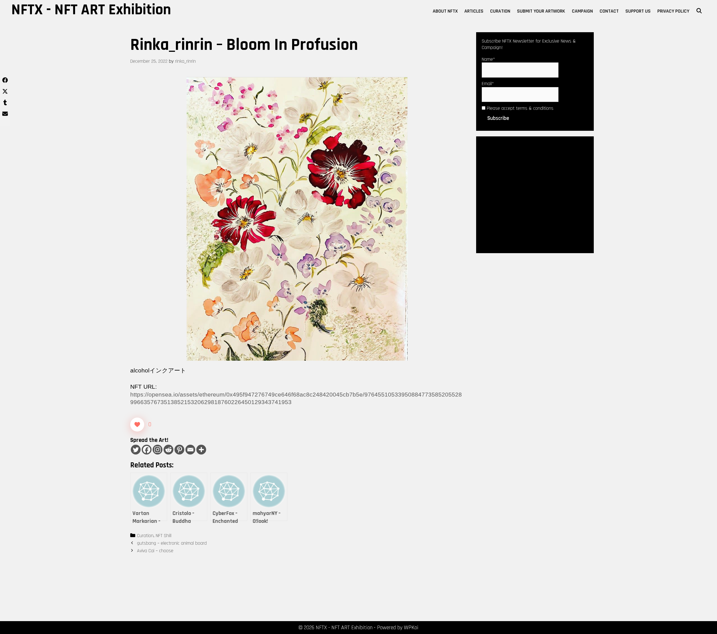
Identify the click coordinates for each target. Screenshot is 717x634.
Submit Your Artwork (541, 11)
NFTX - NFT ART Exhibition (91, 10)
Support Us (638, 11)
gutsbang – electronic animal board (172, 543)
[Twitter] (136, 449)
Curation (500, 11)
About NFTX (445, 11)
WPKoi (411, 627)
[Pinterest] (179, 449)
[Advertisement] (535, 194)
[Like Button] (137, 425)
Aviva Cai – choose (155, 550)
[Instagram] (157, 449)
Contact (609, 11)
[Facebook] (147, 449)
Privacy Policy (673, 11)
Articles (473, 11)
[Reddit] (168, 449)
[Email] (190, 449)
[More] (201, 449)
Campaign (582, 11)
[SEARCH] (699, 11)
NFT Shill (163, 535)
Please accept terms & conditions (519, 108)
